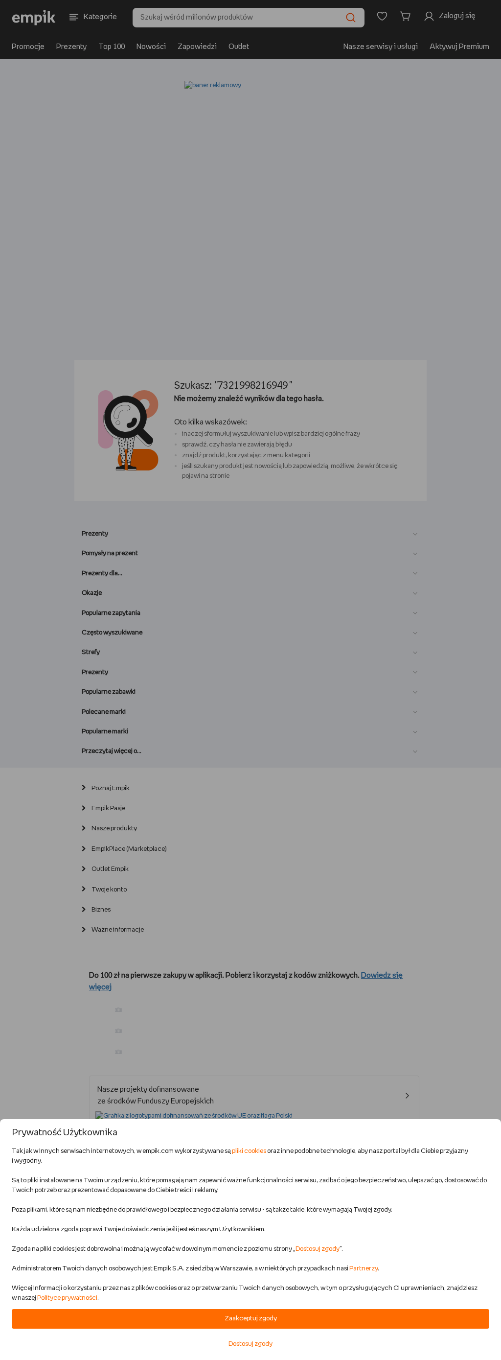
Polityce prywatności (67, 1298)
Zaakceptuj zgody (251, 1318)
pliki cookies (249, 1151)
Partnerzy (363, 1269)
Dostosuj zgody (318, 1249)
